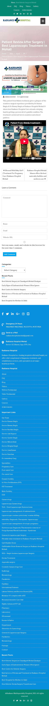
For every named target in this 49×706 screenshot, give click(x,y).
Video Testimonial (8, 394)
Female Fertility (8, 479)
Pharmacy (5, 608)
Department (6, 625)
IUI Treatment (7, 486)
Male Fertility (7, 491)
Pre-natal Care (7, 474)
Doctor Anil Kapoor (9, 433)
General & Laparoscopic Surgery (14, 535)
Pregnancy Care (8, 466)
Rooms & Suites (8, 620)
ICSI (3, 495)
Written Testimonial (9, 390)
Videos (28, 6)
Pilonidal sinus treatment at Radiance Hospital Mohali (22, 539)
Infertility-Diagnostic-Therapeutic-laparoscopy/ (20, 519)
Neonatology (7, 575)
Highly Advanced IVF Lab (11, 604)
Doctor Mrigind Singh (10, 446)
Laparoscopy (24, 97)
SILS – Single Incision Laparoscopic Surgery (18, 553)
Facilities (5, 584)
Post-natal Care (8, 470)
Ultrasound (6, 616)
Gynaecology (7, 499)
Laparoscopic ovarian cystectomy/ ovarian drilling (20, 515)
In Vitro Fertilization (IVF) (12, 482)
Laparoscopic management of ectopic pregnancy (20, 523)
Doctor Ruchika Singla (10, 429)
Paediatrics (6, 579)
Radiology (5, 571)
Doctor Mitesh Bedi (9, 442)
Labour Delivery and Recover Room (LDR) (17, 591)
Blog (21, 6)
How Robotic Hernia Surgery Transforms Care (19, 684)
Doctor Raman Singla (10, 421)
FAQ (15, 6)
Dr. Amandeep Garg (9, 458)
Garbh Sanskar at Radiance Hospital (26, 2)
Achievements (27, 10)
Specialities (6, 463)
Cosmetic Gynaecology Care (12, 567)
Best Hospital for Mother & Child (14, 300)
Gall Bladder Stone (9, 543)
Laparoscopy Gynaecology (12, 503)
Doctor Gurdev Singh (9, 438)
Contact (5, 650)
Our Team (5, 418)
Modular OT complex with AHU (13, 595)
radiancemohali (10, 97)
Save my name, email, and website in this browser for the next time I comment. (23, 246)
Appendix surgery (8, 562)
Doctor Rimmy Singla (10, 425)
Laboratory (6, 612)
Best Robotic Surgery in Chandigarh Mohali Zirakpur (21, 281)
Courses (16, 10)
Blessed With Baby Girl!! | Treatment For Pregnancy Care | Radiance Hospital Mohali (13, 174)
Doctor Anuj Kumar (9, 450)
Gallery (35, 6)
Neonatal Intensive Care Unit (12, 600)
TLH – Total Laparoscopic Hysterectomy (17, 507)
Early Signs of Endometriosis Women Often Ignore (20, 285)
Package (5, 645)
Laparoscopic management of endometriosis (18, 511)
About (9, 6)
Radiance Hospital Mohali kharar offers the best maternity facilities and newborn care (36, 174)
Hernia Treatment (8, 558)
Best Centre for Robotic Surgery (14, 289)
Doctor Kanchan (8, 454)
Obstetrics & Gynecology (11, 628)
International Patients (10, 587)
